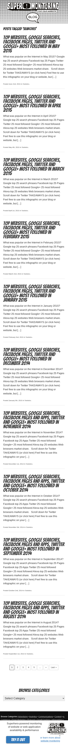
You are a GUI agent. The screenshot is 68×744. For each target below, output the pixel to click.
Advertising (23, 716)
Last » (54, 667)
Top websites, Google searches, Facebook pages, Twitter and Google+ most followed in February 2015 (31, 230)
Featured (31, 720)
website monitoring (50, 740)
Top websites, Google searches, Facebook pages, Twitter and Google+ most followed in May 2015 (31, 44)
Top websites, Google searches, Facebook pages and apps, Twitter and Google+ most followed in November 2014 (33, 420)
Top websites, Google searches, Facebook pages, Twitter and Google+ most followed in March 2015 (33, 166)
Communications (45, 716)
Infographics (57, 720)
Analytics (33, 716)
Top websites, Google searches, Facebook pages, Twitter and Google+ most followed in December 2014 (31, 356)
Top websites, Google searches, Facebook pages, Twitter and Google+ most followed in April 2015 (32, 103)
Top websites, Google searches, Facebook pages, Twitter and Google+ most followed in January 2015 (31, 293)
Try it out (18, 739)
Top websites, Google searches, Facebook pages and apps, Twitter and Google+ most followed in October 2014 (33, 483)
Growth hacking (43, 720)
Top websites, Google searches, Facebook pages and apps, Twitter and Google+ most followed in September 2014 (33, 546)
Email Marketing (19, 720)
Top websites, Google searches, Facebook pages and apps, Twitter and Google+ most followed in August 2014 (33, 610)
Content (58, 716)
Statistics (26, 84)
